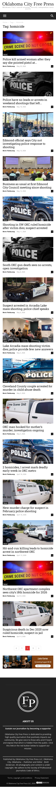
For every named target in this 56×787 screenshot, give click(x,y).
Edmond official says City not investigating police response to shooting (24, 143)
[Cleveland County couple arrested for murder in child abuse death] (28, 370)
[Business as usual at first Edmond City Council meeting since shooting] (28, 168)
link (12, 745)
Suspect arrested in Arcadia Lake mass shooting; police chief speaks (26, 307)
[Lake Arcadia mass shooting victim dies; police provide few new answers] (28, 330)
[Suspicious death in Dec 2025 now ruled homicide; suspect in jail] (28, 613)
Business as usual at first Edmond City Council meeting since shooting (27, 185)
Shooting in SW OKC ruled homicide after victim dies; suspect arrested (27, 226)
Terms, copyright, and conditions (20, 778)
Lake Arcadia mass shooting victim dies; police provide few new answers (28, 347)
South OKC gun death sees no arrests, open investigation (27, 266)
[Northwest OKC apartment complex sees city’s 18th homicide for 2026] (28, 573)
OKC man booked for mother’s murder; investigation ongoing (23, 428)
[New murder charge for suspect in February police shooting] (28, 492)
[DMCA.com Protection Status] (42, 783)
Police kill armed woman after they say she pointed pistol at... (26, 60)
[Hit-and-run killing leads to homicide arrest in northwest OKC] (28, 532)
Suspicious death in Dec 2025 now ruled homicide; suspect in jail (25, 631)
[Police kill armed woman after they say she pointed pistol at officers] (28, 43)
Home (5, 22)
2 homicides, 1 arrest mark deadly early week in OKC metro (25, 468)
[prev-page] (16, 648)
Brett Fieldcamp (9, 66)
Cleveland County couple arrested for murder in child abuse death (27, 387)
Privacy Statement (42, 778)
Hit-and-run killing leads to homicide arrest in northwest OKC (28, 550)
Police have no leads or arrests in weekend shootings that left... (25, 101)
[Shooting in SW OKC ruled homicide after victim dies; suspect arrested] (28, 208)
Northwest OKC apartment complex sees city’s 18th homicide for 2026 (26, 590)
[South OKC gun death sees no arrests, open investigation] (28, 249)
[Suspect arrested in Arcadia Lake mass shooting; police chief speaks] (28, 289)
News (5, 55)
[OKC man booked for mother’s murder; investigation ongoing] (28, 411)
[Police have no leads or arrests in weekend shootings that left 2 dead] (28, 84)
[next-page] (38, 648)
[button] (4, 16)
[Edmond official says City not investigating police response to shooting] (28, 124)
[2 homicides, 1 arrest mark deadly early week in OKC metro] (28, 451)
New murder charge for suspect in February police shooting (25, 509)
